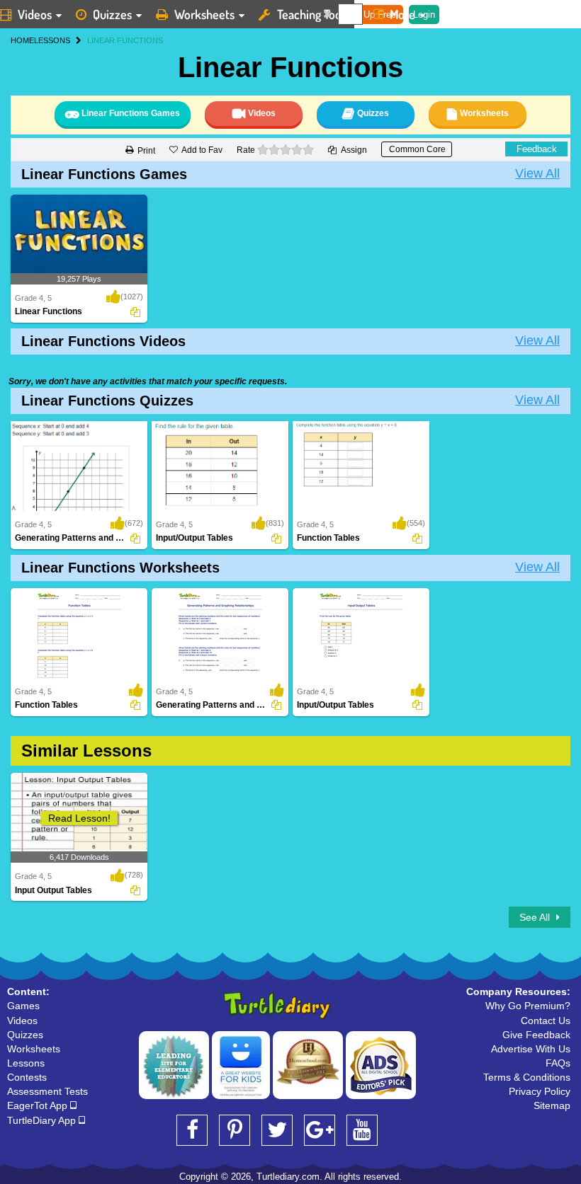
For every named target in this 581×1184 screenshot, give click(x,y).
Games (23, 1005)
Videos (22, 1020)
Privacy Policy (539, 1091)
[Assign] (135, 312)
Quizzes (112, 14)
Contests (27, 1077)
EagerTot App (38, 1105)
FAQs (558, 1063)
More (402, 14)
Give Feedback (536, 1034)
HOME (22, 40)
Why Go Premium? (527, 1005)
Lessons (26, 1063)
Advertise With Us (530, 1048)
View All (537, 173)
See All (536, 917)
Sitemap (552, 1105)
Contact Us (545, 1020)
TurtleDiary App (43, 1120)
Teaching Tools (313, 14)
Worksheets (204, 14)
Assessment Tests (47, 1091)
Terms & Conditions (526, 1077)
